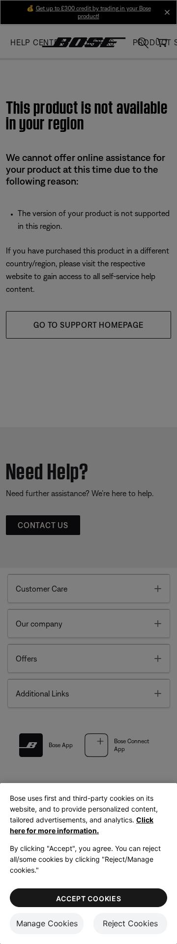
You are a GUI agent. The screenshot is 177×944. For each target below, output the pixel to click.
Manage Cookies (47, 923)
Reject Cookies (130, 923)
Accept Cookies (88, 898)
